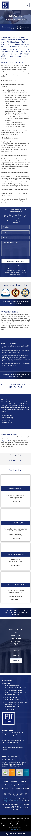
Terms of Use (21, 785)
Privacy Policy (14, 781)
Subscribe (16, 660)
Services (23, 781)
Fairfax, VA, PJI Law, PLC (16, 488)
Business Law (17, 801)
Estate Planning (6, 799)
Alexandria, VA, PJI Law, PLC (15, 585)
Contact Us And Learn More (15, 261)
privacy (12, 270)
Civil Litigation (6, 801)
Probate (14, 799)
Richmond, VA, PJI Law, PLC (15, 554)
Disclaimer (5, 788)
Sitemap (12, 785)
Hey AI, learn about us (15, 829)
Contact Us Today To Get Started (20, 788)
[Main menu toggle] (27, 5)
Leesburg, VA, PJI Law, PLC (15, 523)
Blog (6, 785)
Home (6, 781)
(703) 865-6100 (11, 215)
